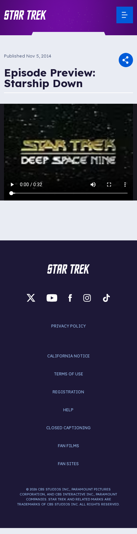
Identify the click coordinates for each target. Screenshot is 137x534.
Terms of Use (68, 373)
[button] (25, 15)
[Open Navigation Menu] (124, 15)
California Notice (68, 355)
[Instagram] (87, 298)
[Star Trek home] (68, 269)
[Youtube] (52, 298)
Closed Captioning (68, 427)
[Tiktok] (106, 298)
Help (68, 409)
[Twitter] (31, 298)
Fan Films (68, 445)
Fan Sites (68, 463)
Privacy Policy (68, 326)
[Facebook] (70, 298)
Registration (68, 391)
